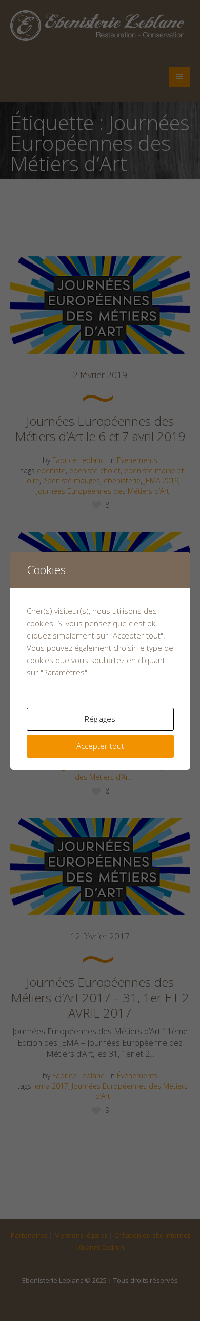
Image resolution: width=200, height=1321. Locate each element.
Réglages (100, 719)
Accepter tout (100, 746)
